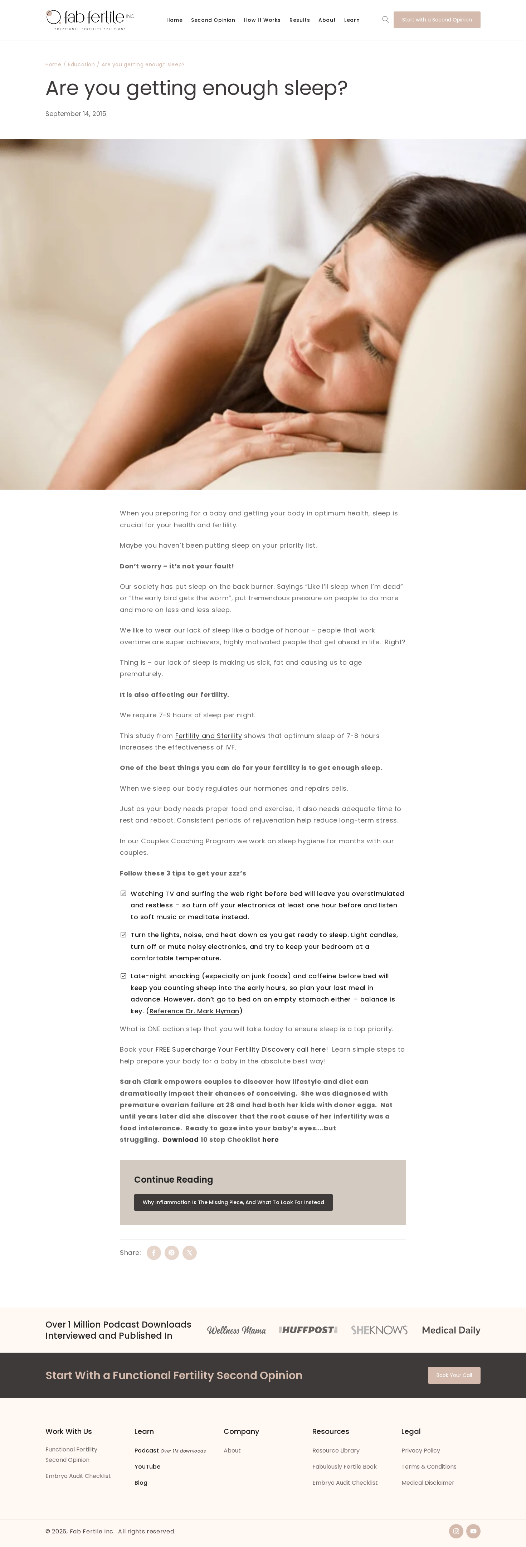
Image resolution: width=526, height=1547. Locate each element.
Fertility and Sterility (208, 735)
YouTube (147, 1467)
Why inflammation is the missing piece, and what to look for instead (233, 1202)
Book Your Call (454, 1375)
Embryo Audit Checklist (78, 1476)
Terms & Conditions (429, 1467)
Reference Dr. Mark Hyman (194, 1011)
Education (81, 64)
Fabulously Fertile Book (344, 1467)
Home (53, 64)
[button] (386, 19)
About (232, 1450)
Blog (141, 1483)
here (270, 1139)
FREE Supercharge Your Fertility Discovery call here (241, 1049)
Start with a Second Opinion (437, 19)
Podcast (147, 1450)
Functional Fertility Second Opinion (71, 1454)
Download (181, 1139)
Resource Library (336, 1450)
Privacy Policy (420, 1450)
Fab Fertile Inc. (92, 1531)
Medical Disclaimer (427, 1483)
